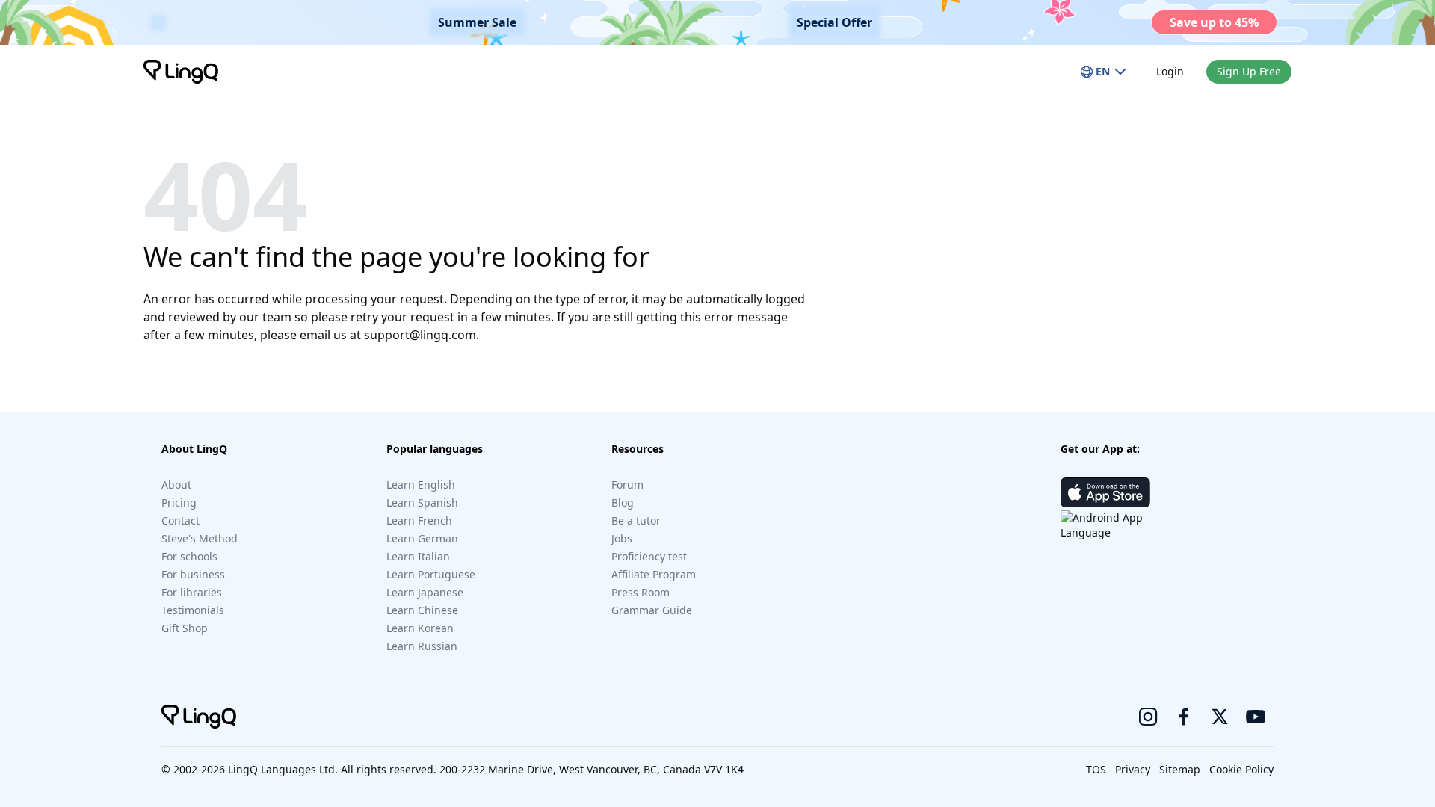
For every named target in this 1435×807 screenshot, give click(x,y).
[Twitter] (1220, 717)
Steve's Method (199, 538)
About (176, 484)
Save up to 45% (1214, 22)
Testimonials (192, 610)
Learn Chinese (422, 610)
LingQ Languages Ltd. (283, 769)
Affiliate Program (653, 574)
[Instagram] (1148, 717)
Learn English (420, 484)
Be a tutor (636, 520)
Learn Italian (418, 556)
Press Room (640, 592)
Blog (622, 502)
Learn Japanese (424, 592)
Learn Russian (421, 646)
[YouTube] (1256, 717)
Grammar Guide (651, 610)
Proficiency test (649, 556)
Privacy (1132, 769)
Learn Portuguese (430, 574)
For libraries (191, 592)
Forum (627, 484)
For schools (189, 556)
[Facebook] (1184, 717)
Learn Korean (420, 628)
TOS (1096, 769)
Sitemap (1179, 769)
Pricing (179, 502)
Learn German (422, 538)
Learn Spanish (422, 502)
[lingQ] (181, 72)
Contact (180, 520)
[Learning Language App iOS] (1105, 492)
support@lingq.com (420, 335)
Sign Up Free (1249, 71)
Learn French (419, 520)
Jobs (621, 538)
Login (1170, 71)
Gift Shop (184, 628)
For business (193, 574)
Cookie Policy (1241, 769)
